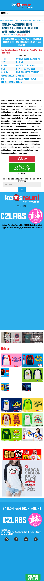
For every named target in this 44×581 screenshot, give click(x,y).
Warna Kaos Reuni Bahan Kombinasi (9, 393)
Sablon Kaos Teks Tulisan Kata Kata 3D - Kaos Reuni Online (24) (11, 378)
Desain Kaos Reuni (12, 20)
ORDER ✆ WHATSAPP (22, 167)
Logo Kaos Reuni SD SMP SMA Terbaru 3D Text (31, 393)
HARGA (22, 159)
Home (2, 20)
